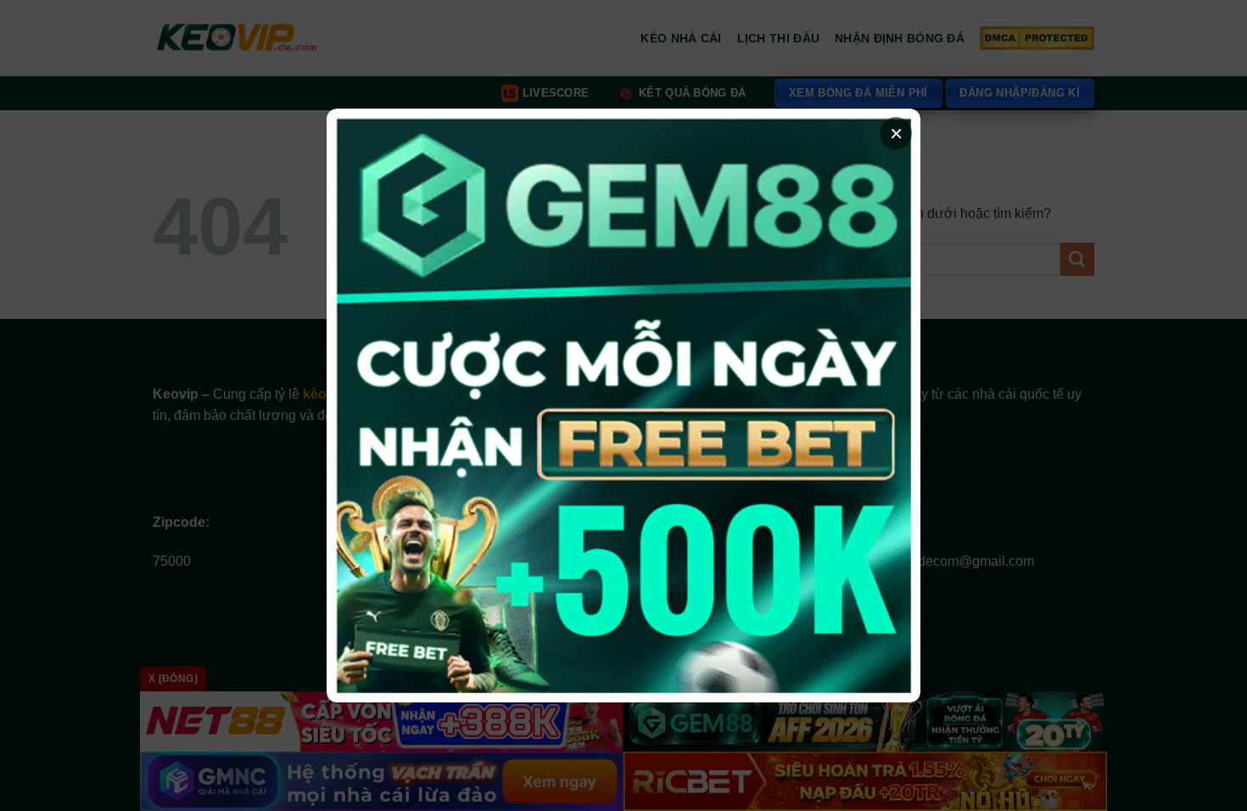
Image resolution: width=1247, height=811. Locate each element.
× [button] (896, 133)
